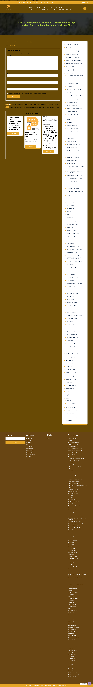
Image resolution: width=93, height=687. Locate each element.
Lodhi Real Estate (70, 385)
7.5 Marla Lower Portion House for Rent (77, 516)
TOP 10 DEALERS (46, 9)
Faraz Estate (69, 363)
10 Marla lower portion (72, 102)
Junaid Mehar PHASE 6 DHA (74, 261)
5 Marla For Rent (71, 147)
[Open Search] (84, 8)
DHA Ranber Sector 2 (71, 353)
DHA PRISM (70, 211)
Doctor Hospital (70, 357)
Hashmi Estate (70, 236)
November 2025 (30, 450)
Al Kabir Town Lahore (71, 54)
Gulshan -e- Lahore (71, 230)
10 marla (68, 47)
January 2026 (29, 446)
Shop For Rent (70, 321)
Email (8, 80)
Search (15, 442)
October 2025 (29, 452)
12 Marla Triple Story (72, 114)
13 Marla (69, 122)
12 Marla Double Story (72, 111)
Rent (50, 7)
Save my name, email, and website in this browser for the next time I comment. (28, 93)
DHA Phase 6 (70, 208)
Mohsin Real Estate (71, 277)
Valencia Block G (71, 340)
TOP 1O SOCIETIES (33, 9)
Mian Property (70, 274)
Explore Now (84, 2)
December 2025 (30, 448)
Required (37, 7)
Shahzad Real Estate (72, 318)
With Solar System (71, 350)
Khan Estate (70, 264)
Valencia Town (70, 343)
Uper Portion (70, 331)
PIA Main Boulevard (72, 293)
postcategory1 (69, 388)
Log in (48, 438)
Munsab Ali (69, 280)
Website (9, 86)
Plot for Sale (70, 299)
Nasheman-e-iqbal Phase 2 (73, 283)
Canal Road (69, 202)
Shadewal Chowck (70, 407)
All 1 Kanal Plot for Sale (72, 181)
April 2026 (28, 442)
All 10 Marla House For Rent (74, 185)
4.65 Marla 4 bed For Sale (73, 144)
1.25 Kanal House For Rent (73, 89)
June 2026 (28, 440)
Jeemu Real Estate (71, 252)
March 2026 (29, 444)
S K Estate (69, 309)
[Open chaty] (89, 683)
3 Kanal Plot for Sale (72, 132)
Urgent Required (71, 334)
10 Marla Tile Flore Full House (74, 108)
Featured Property (60, 7)
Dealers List (13, 45)
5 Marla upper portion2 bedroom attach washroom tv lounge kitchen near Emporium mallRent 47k (14, 123)
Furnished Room (70, 369)
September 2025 (30, 454)
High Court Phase (70, 372)
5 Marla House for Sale (72, 154)
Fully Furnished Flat (72, 224)
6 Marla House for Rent (72, 163)
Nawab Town (70, 286)
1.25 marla (69, 92)
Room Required (71, 305)
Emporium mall (70, 221)
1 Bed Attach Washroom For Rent (31, 134)
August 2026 (29, 438)
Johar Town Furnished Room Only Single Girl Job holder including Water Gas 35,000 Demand (75, 257)
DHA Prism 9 (70, 214)
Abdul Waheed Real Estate (73, 175)
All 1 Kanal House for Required (74, 178)
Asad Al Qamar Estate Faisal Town (75, 191)
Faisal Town (68, 360)
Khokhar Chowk (71, 267)
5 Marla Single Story (72, 160)
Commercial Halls (71, 205)
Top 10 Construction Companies (62, 9)
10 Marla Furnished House (73, 95)
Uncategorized (69, 420)
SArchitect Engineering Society (74, 315)
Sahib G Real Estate (71, 312)
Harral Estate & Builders (73, 233)
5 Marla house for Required (73, 151)
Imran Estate (70, 243)
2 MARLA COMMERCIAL (73, 128)
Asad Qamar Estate (71, 195)
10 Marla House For (71, 99)
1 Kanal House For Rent (72, 80)
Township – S (70, 403)
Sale (44, 7)
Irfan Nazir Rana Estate (72, 246)
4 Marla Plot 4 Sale (71, 141)
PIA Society (69, 296)
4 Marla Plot (70, 138)
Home (30, 7)
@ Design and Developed (32, 685)
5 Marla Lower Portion (72, 157)
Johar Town (69, 376)
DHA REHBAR (70, 218)
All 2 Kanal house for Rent (72, 57)
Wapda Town (70, 347)
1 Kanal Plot (69, 86)
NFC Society (70, 290)
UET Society (70, 328)
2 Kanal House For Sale (71, 51)
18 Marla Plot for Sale (72, 125)
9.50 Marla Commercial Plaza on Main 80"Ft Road (75, 172)
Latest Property (70, 379)
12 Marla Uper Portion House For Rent (77, 485)
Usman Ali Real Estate (72, 337)
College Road (69, 70)
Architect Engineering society (73, 63)
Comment (10, 55)
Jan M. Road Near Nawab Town (74, 249)
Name (9, 73)
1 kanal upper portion (71, 44)
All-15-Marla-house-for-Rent (73, 60)
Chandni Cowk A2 (70, 66)
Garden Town (70, 227)
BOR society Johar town (73, 199)
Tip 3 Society (70, 324)
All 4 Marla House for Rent (73, 188)
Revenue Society (71, 302)
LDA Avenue (69, 382)
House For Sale (70, 240)
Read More (13, 133)
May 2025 (28, 456)
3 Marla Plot (70, 135)
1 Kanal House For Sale (72, 83)
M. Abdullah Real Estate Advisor (75, 271)
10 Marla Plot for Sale (72, 105)
